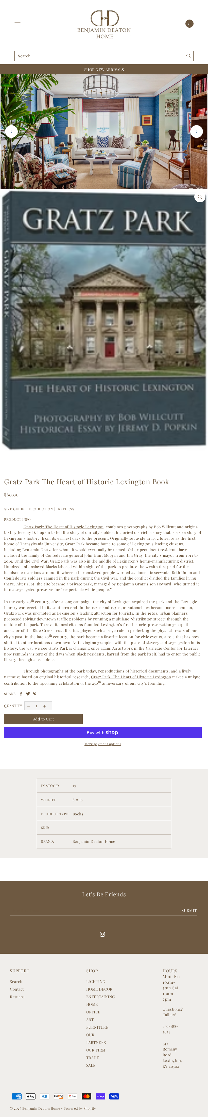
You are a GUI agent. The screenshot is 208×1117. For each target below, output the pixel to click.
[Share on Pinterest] (35, 694)
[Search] (188, 56)
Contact (17, 989)
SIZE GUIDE (14, 509)
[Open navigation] (17, 24)
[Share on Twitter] (28, 694)
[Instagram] (102, 934)
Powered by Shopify (80, 1108)
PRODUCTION (41, 509)
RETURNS (66, 509)
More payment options (102, 744)
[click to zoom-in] (199, 196)
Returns (17, 996)
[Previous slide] (11, 131)
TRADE (92, 1057)
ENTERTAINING (100, 996)
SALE (91, 1065)
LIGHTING (96, 981)
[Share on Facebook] (21, 694)
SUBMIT (189, 910)
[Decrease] (28, 706)
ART (90, 1019)
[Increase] (44, 706)
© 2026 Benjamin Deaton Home (35, 1108)
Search (16, 981)
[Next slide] (196, 131)
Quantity (13, 705)
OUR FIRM (96, 1050)
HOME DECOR (99, 989)
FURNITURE (97, 1027)
